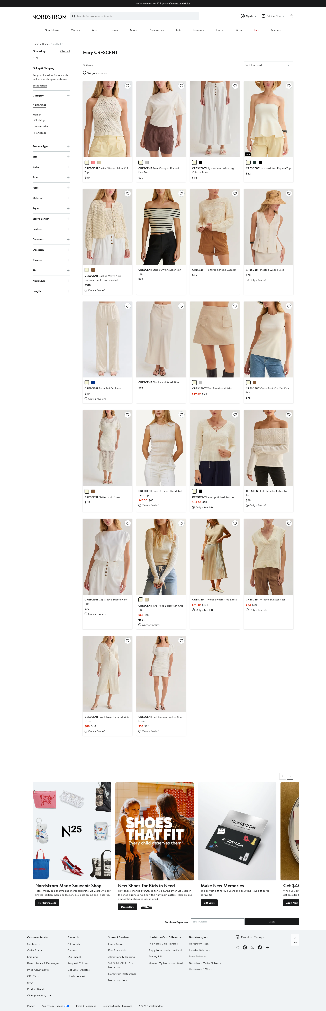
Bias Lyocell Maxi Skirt (158, 382)
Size (35, 156)
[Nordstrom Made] (72, 831)
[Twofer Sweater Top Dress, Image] (215, 557)
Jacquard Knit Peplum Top (268, 168)
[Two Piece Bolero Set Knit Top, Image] (161, 557)
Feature (37, 229)
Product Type (40, 146)
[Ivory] (194, 162)
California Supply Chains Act (117, 1006)
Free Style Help (117, 950)
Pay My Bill (155, 956)
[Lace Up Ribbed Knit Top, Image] (215, 448)
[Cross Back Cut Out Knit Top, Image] (268, 339)
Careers (72, 950)
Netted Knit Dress (102, 497)
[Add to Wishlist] (127, 86)
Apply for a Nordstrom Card (165, 950)
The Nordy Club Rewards (163, 943)
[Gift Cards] (237, 831)
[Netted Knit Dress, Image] (107, 448)
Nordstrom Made (47, 903)
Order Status (34, 950)
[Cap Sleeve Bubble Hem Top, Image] (107, 557)
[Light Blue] (93, 382)
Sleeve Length (41, 218)
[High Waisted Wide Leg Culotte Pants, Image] (215, 119)
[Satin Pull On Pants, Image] (107, 339)
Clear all (65, 51)
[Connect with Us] (267, 947)
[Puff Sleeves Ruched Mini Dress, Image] (161, 674)
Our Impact (74, 957)
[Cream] (87, 162)
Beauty (114, 30)
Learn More (146, 907)
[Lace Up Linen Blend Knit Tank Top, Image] (161, 448)
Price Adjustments (38, 969)
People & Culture (77, 963)
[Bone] (140, 162)
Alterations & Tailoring (121, 957)
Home (219, 30)
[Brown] (93, 270)
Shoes (133, 30)
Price (36, 187)
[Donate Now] (154, 831)
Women (75, 30)
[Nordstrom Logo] (49, 17)
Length (37, 291)
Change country (36, 995)
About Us (73, 937)
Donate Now (127, 907)
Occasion (38, 249)
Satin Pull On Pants (103, 388)
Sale (256, 30)
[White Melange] (147, 162)
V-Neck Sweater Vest (265, 599)
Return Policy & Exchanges (43, 963)
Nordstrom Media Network (205, 963)
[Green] (254, 162)
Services (276, 30)
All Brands (74, 944)
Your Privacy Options (52, 1006)
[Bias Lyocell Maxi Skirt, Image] (161, 339)
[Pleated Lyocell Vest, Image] (268, 227)
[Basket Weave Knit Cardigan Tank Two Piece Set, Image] (107, 227)
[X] (252, 947)
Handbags (40, 132)
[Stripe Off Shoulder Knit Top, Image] (161, 227)
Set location (40, 85)
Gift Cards (209, 903)
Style (36, 208)
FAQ (30, 982)
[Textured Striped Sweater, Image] (215, 227)
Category (38, 95)
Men (94, 30)
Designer (198, 30)
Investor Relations (199, 950)
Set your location (97, 73)
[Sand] (99, 162)
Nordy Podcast (76, 976)
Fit (34, 270)
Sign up (272, 921)
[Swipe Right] (290, 776)
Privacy (31, 1006)
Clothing (39, 120)
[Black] (200, 162)
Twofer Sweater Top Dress (214, 599)
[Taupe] (147, 599)
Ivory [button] (36, 57)
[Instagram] (237, 947)
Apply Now (292, 903)
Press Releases (197, 956)
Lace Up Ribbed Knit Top (213, 497)
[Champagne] (87, 382)
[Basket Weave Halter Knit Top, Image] (107, 119)
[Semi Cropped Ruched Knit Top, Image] (161, 119)
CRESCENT (39, 105)
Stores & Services (118, 937)
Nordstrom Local (118, 980)
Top (295, 942)
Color (36, 167)
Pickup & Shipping (43, 68)
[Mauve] (93, 162)
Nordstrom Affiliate (200, 969)
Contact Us (34, 944)
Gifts (239, 30)
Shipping (32, 957)
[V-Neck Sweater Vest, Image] (268, 557)
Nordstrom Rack (199, 943)
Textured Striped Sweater (214, 269)
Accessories (157, 30)
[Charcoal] (200, 382)
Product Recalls (36, 989)
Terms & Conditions (86, 1006)
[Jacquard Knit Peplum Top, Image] (268, 119)
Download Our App (252, 937)
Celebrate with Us (179, 3)
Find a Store (115, 944)
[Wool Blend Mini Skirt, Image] (215, 339)
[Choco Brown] (254, 382)
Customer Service (37, 937)
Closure (37, 260)
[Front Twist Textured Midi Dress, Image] (107, 674)
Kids (178, 30)
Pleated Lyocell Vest (265, 269)
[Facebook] (260, 947)
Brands (46, 44)
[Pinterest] (245, 947)
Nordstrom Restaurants (122, 974)
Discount (38, 239)
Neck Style (39, 281)
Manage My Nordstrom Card (166, 963)
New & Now (52, 30)
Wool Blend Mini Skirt (212, 388)
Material (37, 198)
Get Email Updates (79, 969)
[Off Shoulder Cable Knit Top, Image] (268, 448)
